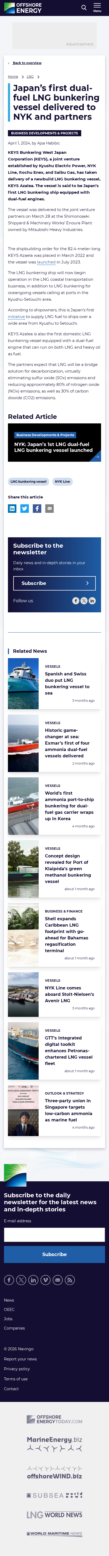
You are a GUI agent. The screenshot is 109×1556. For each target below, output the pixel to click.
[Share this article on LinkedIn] (12, 508)
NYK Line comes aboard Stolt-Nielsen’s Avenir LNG (69, 994)
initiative (16, 316)
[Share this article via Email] (49, 508)
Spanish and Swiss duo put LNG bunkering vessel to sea (67, 683)
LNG (30, 77)
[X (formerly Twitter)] (84, 600)
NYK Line (62, 482)
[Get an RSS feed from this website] (70, 1280)
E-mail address (17, 1221)
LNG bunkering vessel (28, 482)
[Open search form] (84, 8)
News (9, 1300)
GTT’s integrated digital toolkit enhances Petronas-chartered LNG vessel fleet (69, 1050)
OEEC (9, 1309)
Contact (11, 1388)
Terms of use (16, 1379)
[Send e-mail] (58, 1280)
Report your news (20, 1359)
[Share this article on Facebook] (37, 508)
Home (13, 77)
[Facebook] (75, 600)
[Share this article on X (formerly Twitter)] (24, 508)
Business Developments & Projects (44, 133)
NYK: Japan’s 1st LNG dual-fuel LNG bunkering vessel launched (53, 447)
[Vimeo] (45, 1280)
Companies (14, 1328)
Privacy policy (17, 1369)
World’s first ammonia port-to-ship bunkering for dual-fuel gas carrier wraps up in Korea (69, 806)
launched (46, 262)
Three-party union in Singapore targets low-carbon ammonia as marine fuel (68, 1110)
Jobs (8, 1318)
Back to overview (27, 63)
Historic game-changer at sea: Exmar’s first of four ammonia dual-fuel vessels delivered (67, 743)
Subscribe (34, 583)
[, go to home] (23, 8)
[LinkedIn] (92, 600)
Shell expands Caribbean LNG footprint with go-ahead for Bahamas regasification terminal (66, 934)
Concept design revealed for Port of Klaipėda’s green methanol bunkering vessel (68, 868)
